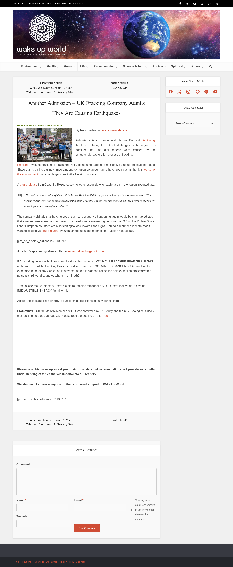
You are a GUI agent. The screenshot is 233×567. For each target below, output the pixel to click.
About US (18, 3)
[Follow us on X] (179, 92)
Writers (196, 66)
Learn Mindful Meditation (38, 3)
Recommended (104, 66)
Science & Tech (133, 66)
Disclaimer (51, 561)
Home (68, 66)
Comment (23, 464)
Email (78, 500)
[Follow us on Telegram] (206, 92)
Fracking (23, 164)
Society (158, 66)
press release (28, 184)
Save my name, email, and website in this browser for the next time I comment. (145, 510)
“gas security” (50, 230)
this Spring (148, 140)
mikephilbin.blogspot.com (86, 251)
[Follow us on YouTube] (215, 92)
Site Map (80, 561)
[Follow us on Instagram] (188, 92)
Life (82, 66)
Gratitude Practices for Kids (68, 3)
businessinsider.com (114, 130)
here (106, 315)
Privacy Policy (66, 561)
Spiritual (177, 66)
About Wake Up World (32, 561)
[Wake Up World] (116, 34)
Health (51, 66)
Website (21, 516)
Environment (30, 66)
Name (21, 500)
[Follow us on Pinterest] (198, 92)
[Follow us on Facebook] (171, 92)
